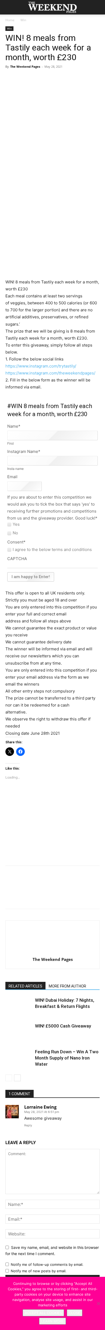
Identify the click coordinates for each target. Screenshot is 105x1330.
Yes (16, 524)
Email (12, 476)
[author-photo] (52, 952)
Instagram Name (23, 451)
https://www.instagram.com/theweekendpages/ (50, 373)
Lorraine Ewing (40, 1107)
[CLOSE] (98, 1303)
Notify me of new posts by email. (38, 1271)
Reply (28, 1125)
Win (23, 20)
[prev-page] (8, 1078)
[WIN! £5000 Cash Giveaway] (18, 1032)
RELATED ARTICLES (25, 986)
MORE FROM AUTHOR (67, 986)
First (10, 443)
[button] (9, 7)
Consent (16, 542)
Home (10, 20)
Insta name (15, 468)
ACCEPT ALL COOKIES (43, 1313)
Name (13, 426)
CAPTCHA (17, 558)
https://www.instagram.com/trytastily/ (40, 366)
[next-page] (17, 1078)
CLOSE (74, 1313)
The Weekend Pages (25, 66)
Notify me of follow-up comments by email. (47, 1264)
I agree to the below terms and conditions (52, 549)
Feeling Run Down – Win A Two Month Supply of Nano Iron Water (67, 1058)
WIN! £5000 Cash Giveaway (63, 1026)
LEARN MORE (52, 1321)
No (15, 533)
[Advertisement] (52, 239)
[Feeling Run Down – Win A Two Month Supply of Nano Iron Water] (18, 1058)
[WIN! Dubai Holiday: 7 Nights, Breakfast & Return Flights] (18, 1006)
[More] (84, 85)
